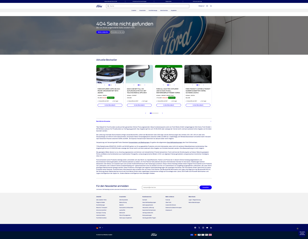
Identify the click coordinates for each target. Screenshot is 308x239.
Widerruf (201, 6)
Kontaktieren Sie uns (117, 32)
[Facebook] (195, 227)
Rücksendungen (147, 215)
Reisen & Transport (101, 207)
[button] (302, 233)
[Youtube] (207, 227)
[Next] (115, 85)
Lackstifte (122, 210)
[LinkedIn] (211, 227)
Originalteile (168, 1)
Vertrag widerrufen (147, 212)
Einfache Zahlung (197, 1)
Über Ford (168, 202)
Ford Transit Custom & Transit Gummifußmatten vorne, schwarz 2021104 (198, 90)
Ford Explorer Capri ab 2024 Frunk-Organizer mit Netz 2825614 (109, 90)
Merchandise (164, 10)
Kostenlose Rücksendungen (139, 1)
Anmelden (206, 187)
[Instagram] (203, 227)
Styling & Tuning (101, 212)
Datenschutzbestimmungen (174, 207)
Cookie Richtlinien (171, 205)
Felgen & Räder (100, 202)
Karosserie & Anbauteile (126, 207)
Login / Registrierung (195, 199)
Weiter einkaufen (103, 32)
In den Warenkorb (110, 105)
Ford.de (168, 199)
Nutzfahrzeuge (153, 10)
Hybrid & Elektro (100, 215)
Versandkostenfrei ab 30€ (110, 1)
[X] (199, 227)
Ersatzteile (142, 10)
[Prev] (145, 113)
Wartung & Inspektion (125, 217)
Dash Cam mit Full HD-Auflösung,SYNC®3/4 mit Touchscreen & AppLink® (137, 90)
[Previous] (104, 85)
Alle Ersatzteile (123, 199)
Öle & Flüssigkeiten (124, 215)
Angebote (173, 10)
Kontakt (144, 199)
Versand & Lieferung (148, 207)
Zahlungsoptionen (147, 205)
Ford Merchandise (101, 217)
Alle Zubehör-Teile (101, 199)
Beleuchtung (123, 202)
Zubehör (133, 10)
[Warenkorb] (211, 6)
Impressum (169, 210)
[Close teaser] (297, 228)
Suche (112, 6)
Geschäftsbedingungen (174, 142)
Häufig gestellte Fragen (149, 217)
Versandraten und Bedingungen (139, 142)
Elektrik (121, 205)
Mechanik (122, 212)
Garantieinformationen (149, 210)
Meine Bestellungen (194, 202)
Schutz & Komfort (101, 210)
